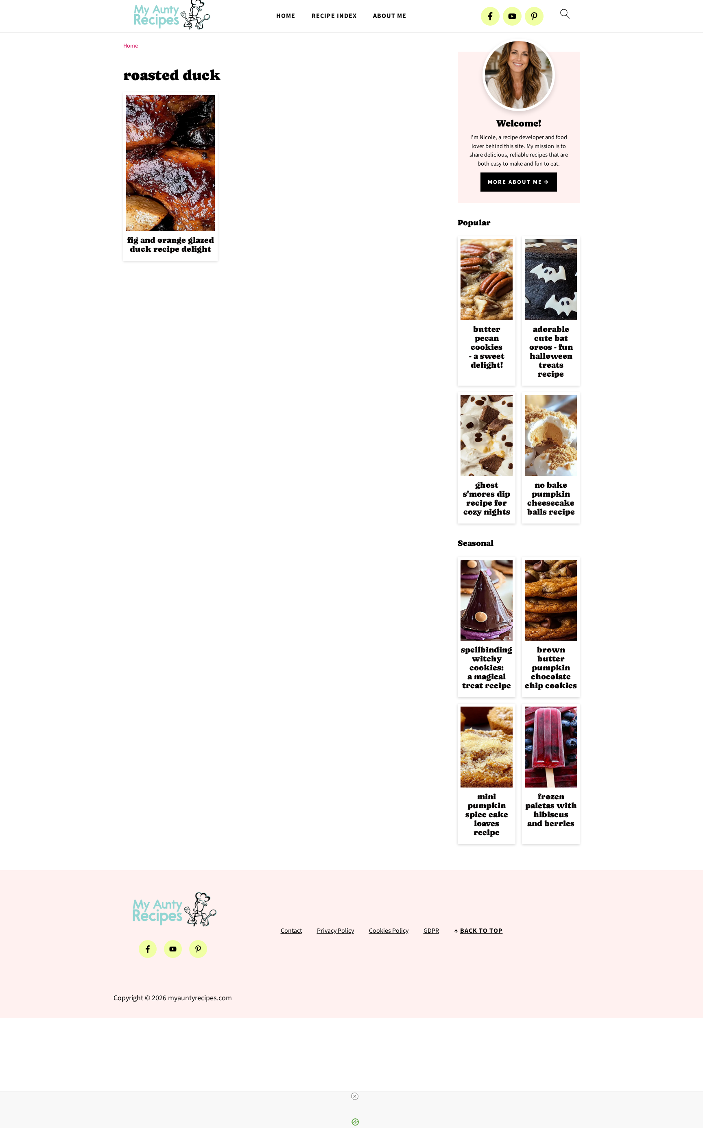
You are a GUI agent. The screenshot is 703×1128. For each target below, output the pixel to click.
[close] (354, 1096)
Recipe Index (334, 16)
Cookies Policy (388, 930)
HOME (285, 16)
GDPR (431, 930)
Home (130, 45)
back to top (481, 930)
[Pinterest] (534, 16)
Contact (291, 930)
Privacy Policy (335, 930)
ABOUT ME (389, 16)
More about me (515, 182)
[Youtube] (512, 16)
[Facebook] (490, 16)
